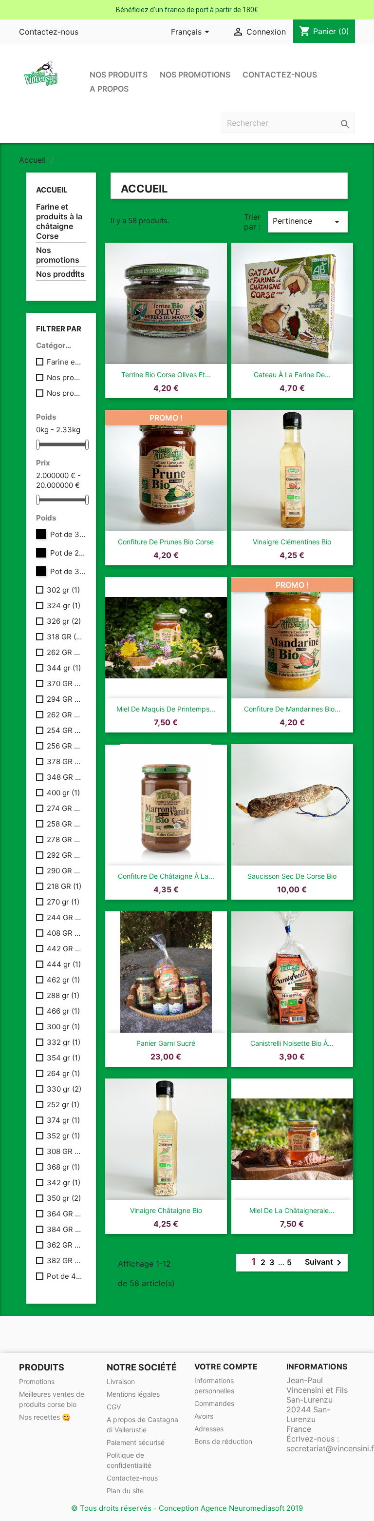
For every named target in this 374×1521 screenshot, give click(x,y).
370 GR (64, 683)
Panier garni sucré (165, 1043)
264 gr (63, 1073)
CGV (114, 1407)
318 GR (64, 636)
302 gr (63, 590)
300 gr (63, 1026)
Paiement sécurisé (136, 1442)
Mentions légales (133, 1394)
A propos (109, 89)
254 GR (64, 730)
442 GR (64, 948)
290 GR (64, 870)
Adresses (209, 1429)
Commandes (214, 1403)
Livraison (121, 1381)
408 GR (64, 933)
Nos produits (119, 74)
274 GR (64, 808)
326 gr (64, 621)
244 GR (64, 917)
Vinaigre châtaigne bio (166, 1210)
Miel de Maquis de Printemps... (165, 709)
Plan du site (125, 1490)
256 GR (64, 746)
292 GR (64, 855)
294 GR (64, 699)
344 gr (64, 668)
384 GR (64, 1229)
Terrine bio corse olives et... (166, 374)
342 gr (63, 1182)
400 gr (63, 792)
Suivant (325, 1263)
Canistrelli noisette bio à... (292, 1043)
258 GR (64, 823)
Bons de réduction (223, 1441)
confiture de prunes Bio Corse (166, 542)
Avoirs (203, 1416)
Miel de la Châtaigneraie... (292, 1210)
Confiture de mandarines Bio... (292, 709)
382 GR (64, 1260)
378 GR (64, 761)
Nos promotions (195, 74)
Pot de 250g (68, 553)
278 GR (64, 839)
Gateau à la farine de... (292, 374)
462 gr (63, 979)
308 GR (64, 1151)
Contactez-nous (48, 32)
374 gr (63, 1120)
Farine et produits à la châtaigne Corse (59, 221)
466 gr (63, 1011)
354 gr (63, 1057)
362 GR (64, 1245)
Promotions (37, 1381)
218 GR (64, 886)
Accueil (52, 189)
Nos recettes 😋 (44, 1417)
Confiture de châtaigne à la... (166, 876)
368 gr (63, 1167)
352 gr (63, 1135)
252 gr (63, 1104)
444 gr (64, 964)
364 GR (64, 1213)
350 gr (64, 1198)
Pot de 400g (64, 1276)
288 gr (63, 995)
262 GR (64, 652)
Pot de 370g (68, 534)
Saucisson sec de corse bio (292, 876)
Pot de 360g (68, 571)
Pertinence (308, 222)
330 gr (64, 1089)
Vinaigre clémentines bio (292, 542)
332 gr (63, 1042)
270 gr (63, 901)
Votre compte (226, 1366)
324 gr (63, 605)
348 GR (64, 777)
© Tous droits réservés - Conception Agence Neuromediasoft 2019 (187, 1508)
